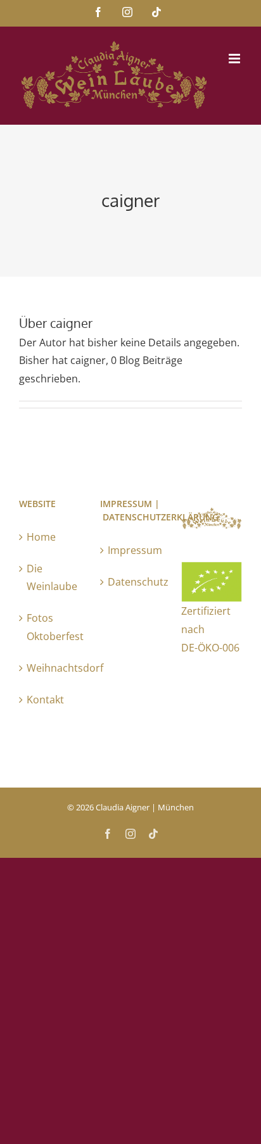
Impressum (131, 550)
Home (41, 537)
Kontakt (45, 700)
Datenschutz (131, 582)
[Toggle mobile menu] (235, 58)
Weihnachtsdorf (50, 668)
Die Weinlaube (50, 578)
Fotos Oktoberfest (50, 627)
